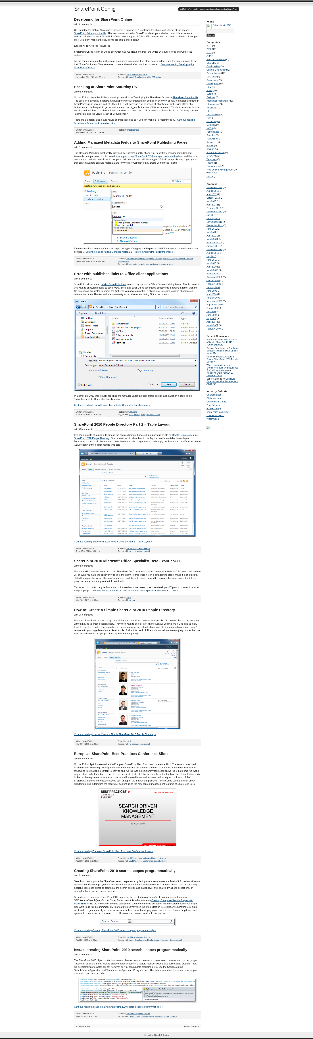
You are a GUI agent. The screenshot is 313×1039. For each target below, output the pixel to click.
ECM (208, 87)
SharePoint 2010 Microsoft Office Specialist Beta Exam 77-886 (127, 561)
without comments (83, 91)
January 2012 (213, 218)
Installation (211, 107)
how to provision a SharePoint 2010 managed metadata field (147, 156)
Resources (211, 142)
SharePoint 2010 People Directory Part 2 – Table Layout (122, 424)
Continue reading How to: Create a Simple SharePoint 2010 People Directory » (115, 734)
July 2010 (211, 256)
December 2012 (214, 211)
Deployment (136, 259)
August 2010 (212, 253)
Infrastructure (212, 104)
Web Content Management (219, 169)
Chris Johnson (213, 398)
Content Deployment (216, 70)
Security (210, 149)
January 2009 (213, 287)
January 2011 (213, 246)
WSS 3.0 (210, 173)
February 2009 (213, 284)
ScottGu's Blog (213, 408)
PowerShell (212, 138)
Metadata (167, 259)
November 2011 (214, 222)
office (143, 414)
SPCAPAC (211, 156)
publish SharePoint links (113, 284)
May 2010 (211, 263)
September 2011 (214, 225)
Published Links (153, 414)
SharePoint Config (95, 9)
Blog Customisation (216, 59)
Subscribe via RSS (222, 25)
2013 (209, 52)
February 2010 (213, 273)
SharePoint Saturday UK (185, 97)
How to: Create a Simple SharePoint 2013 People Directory (222, 342)
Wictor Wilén (212, 419)
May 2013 (211, 201)
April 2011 (211, 235)
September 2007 (214, 304)
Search (146, 548)
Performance (212, 132)
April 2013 (211, 204)
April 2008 (211, 294)
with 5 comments (83, 278)
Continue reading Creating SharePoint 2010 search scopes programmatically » (115, 930)
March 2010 (212, 270)
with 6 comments (83, 147)
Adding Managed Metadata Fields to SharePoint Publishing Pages (130, 142)
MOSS (209, 128)
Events (134, 858)
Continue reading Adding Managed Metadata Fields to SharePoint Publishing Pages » (130, 251)
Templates (176, 259)
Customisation (213, 73)
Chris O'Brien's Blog (216, 401)
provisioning (143, 264)
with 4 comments (83, 24)
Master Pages (213, 121)
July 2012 (211, 215)
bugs (131, 414)
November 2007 (214, 301)
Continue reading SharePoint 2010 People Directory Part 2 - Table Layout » (113, 541)
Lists (208, 118)
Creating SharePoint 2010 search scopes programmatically (125, 871)
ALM (208, 56)
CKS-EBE (211, 63)
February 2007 (213, 329)
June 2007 (211, 315)
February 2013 (213, 208)
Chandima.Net (213, 395)
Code (131, 940)
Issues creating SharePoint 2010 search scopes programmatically (130, 950)
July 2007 (211, 311)
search (147, 551)
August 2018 (212, 191)
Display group (153, 940)
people (140, 551)
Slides (164, 861)
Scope (172, 940)
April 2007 (211, 322)
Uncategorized (132, 130)
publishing (154, 264)
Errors (134, 412)
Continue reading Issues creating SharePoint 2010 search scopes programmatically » (118, 1006)
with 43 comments (83, 429)
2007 (209, 45)
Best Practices (135, 861)
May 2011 (211, 232)
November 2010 (214, 249)
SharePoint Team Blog (217, 412)
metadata (133, 264)
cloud (131, 77)
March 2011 (212, 239)
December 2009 (214, 277)
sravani (210, 356)
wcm (171, 264)
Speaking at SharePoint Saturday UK (105, 87)
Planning (210, 135)
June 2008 (211, 291)
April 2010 (211, 267)
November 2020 (214, 187)
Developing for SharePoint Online (103, 19)
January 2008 (213, 298)
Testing (210, 163)
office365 (151, 77)
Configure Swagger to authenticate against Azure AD (222, 351)
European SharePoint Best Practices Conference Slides (121, 754)
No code (132, 551)
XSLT (209, 176)
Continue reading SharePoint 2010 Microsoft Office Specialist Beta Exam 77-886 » (135, 590)
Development (140, 77)
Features (158, 259)
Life (208, 111)
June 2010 (211, 260)
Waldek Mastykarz (215, 415)
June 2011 (211, 229)
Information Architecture (148, 858)
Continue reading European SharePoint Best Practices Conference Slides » (113, 851)
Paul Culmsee (213, 405)
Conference (148, 861)
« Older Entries (83, 1026)
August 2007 (212, 308)
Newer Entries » (191, 1026)
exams (132, 600)
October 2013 (213, 198)
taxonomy (163, 264)
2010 (128, 74)
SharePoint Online (139, 74)
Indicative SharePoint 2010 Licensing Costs (219, 374)
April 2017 (211, 194)
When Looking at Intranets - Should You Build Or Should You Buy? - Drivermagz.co (222, 368)
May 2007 (211, 318)
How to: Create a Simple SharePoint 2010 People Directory (124, 610)
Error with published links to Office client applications (121, 274)
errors (137, 414)
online (158, 77)
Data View (211, 76)
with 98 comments (83, 614)
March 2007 (212, 325)
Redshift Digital (161, 1035)
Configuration (137, 548)
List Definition (213, 114)
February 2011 (213, 242)
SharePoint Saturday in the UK (90, 33)
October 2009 (213, 280)
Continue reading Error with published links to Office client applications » (112, 405)
